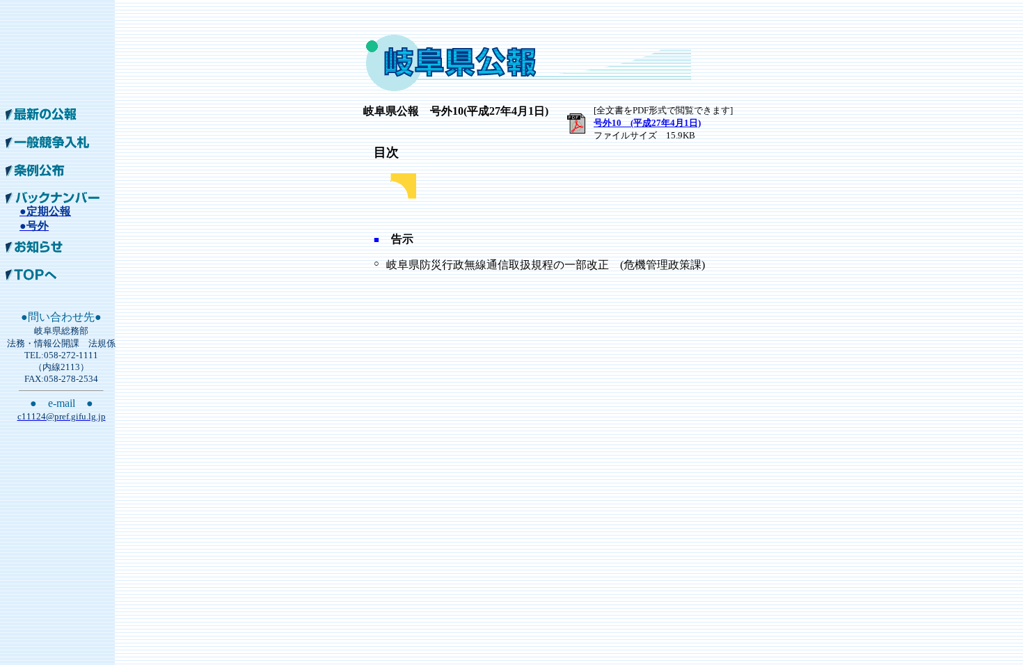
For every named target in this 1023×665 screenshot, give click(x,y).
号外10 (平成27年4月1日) (647, 123)
